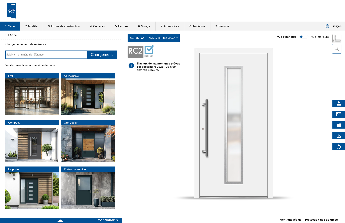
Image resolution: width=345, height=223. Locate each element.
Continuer (106, 220)
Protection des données (321, 219)
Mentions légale (290, 219)
